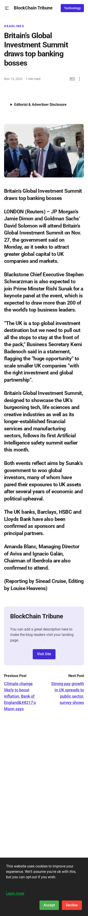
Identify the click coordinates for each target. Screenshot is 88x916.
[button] (7, 8)
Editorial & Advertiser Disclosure (40, 104)
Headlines (14, 26)
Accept (49, 905)
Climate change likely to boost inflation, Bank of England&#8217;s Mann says (20, 696)
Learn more (15, 893)
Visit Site (44, 654)
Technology (72, 8)
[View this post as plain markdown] (72, 79)
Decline (72, 905)
